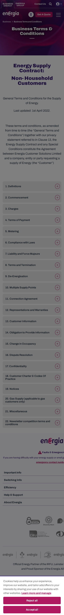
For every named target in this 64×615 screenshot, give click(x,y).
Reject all (32, 600)
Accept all (32, 609)
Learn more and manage (36, 593)
